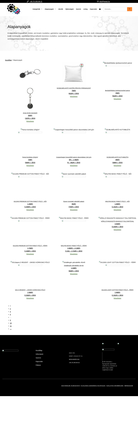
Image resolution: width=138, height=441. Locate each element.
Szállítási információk (115, 385)
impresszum (129, 385)
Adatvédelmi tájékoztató (70, 385)
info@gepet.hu (105, 1)
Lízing (85, 9)
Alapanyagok (49, 9)
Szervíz (78, 9)
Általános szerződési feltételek (93, 385)
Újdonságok (69, 9)
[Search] (129, 9)
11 (11, 326)
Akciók (60, 9)
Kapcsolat (93, 9)
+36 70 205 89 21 (36, 1)
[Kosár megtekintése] (100, 9)
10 (11, 323)
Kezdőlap (8, 60)
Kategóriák (36, 9)
